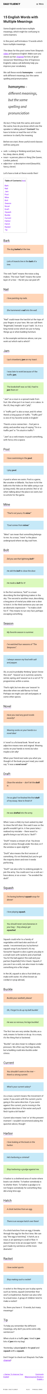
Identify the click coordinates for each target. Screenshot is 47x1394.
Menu (41, 4)
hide (23, 181)
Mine (7, 197)
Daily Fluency (11, 4)
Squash (8, 212)
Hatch (7, 224)
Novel (7, 206)
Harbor (8, 221)
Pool (7, 194)
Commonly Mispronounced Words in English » (34, 1376)
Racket (8, 227)
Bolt (6, 200)
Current (8, 218)
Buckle (7, 215)
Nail (6, 188)
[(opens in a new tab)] (8, 53)
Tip (6, 230)
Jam (7, 191)
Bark (6, 185)
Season (8, 203)
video (5, 53)
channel (20, 57)
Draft (7, 209)
